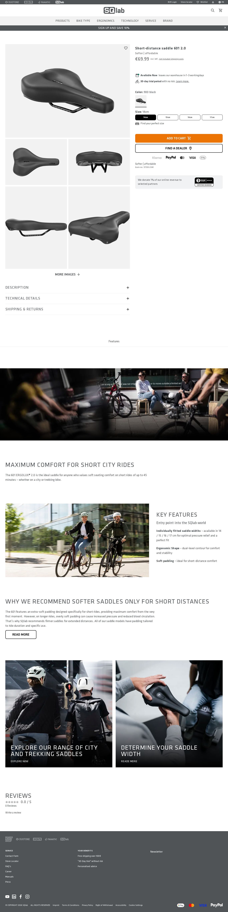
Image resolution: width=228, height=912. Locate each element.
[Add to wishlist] (126, 48)
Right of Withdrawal (104, 905)
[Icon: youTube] (7, 897)
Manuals (9, 876)
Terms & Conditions (70, 905)
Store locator (186, 2)
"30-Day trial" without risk (90, 861)
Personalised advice (87, 866)
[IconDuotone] (12, 2)
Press (8, 881)
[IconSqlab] (60, 2)
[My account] (213, 2)
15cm (168, 117)
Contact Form (12, 856)
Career (8, 871)
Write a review (13, 812)
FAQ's (8, 866)
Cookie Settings (136, 905)
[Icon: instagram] (27, 897)
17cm (212, 117)
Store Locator (12, 861)
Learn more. (182, 81)
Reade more (129, 761)
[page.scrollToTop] (223, 904)
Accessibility (121, 905)
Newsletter (156, 851)
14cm (145, 117)
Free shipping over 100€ (89, 856)
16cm (190, 117)
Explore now (20, 761)
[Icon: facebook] (21, 897)
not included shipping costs (171, 59)
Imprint (56, 905)
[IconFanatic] (44, 2)
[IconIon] (28, 2)
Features (114, 341)
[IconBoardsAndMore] (9, 839)
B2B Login (172, 2)
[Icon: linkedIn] (14, 897)
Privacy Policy (87, 905)
